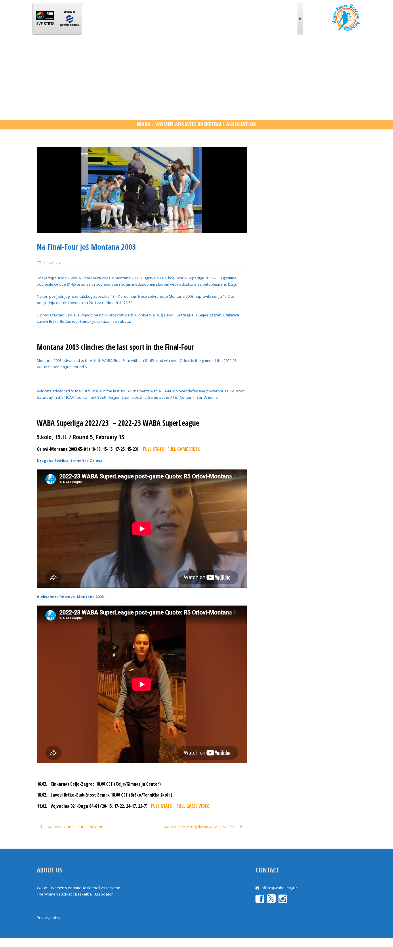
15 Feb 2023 (53, 263)
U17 (212, 52)
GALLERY (259, 52)
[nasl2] (142, 190)
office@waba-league (280, 887)
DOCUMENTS (290, 52)
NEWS (96, 52)
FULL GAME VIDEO (184, 449)
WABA (71, 52)
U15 (233, 52)
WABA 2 (187, 52)
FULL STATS (153, 449)
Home (48, 52)
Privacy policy (48, 917)
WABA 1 (123, 52)
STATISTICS (155, 52)
